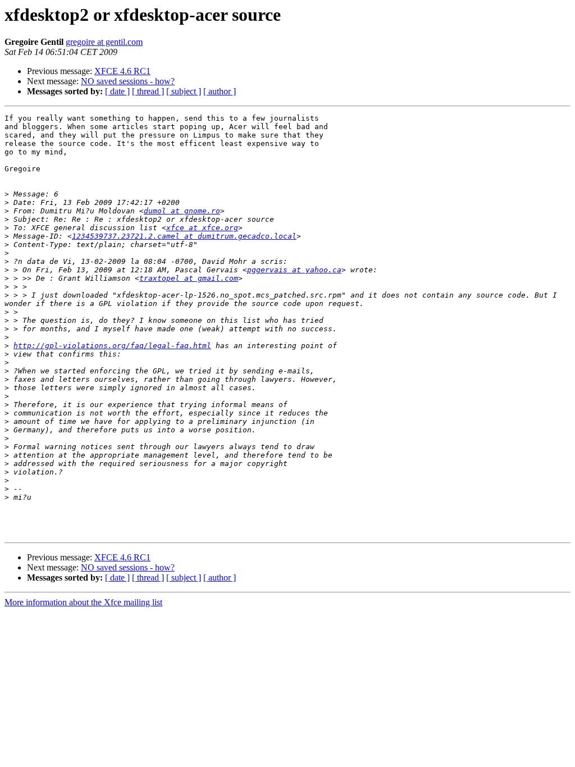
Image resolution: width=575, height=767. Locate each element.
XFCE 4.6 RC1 (122, 71)
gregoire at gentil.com (104, 42)
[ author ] (219, 91)
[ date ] (117, 91)
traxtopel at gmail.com (188, 278)
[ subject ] (183, 91)
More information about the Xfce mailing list (83, 602)
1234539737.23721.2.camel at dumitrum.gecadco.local (184, 236)
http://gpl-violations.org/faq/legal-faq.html (112, 345)
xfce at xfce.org (202, 227)
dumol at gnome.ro (182, 211)
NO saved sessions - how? (128, 81)
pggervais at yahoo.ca (294, 270)
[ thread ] (148, 91)
